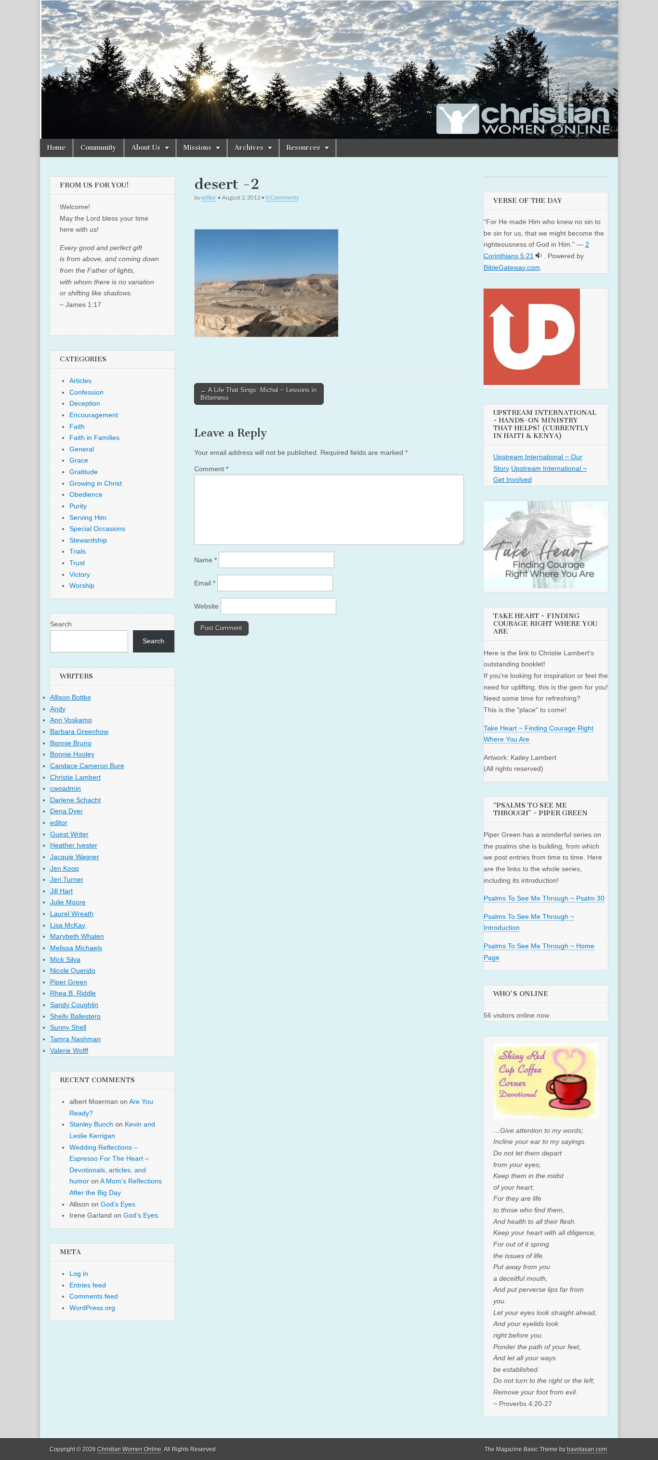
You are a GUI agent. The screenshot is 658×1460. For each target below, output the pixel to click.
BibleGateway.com (512, 267)
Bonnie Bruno (71, 743)
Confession (86, 392)
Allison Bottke (70, 697)
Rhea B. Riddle (73, 993)
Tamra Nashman (75, 1039)
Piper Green (68, 982)
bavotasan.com (587, 1449)
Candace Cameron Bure (87, 766)
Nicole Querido (72, 970)
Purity (78, 506)
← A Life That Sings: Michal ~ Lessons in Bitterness (258, 393)
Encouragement (93, 415)
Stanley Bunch (91, 1124)
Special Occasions (97, 528)
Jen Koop (64, 868)
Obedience (86, 494)
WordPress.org (92, 1308)
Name (205, 560)
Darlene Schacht (75, 800)
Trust (77, 563)
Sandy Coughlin (74, 1005)
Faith (77, 426)
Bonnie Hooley (72, 754)
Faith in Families (94, 437)
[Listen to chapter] (539, 256)
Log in (78, 1273)
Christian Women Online (129, 1449)
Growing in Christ (95, 483)
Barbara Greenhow (79, 731)
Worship (81, 585)
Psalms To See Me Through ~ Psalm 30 (544, 898)
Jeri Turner (66, 879)
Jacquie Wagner (74, 857)
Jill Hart (61, 891)
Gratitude (83, 472)
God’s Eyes (118, 1204)
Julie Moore (68, 902)
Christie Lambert (75, 777)
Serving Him (87, 517)
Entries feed (87, 1285)
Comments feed (93, 1296)
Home (56, 148)
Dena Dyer (66, 811)
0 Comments (282, 197)
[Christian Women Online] (329, 69)
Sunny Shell (68, 1027)
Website (206, 606)
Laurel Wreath (71, 913)
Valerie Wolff (69, 1050)
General (81, 449)
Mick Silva (65, 959)
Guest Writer (69, 834)
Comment (211, 469)
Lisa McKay (67, 925)
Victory (79, 574)
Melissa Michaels (76, 948)
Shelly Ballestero (75, 1016)
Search (61, 624)
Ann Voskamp (71, 720)
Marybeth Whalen (77, 936)
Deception (84, 403)
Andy (58, 709)
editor (208, 197)
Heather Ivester (73, 845)
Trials (77, 551)
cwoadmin (65, 788)
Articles (80, 381)
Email (204, 583)
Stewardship (88, 540)
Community (98, 148)
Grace (78, 460)
